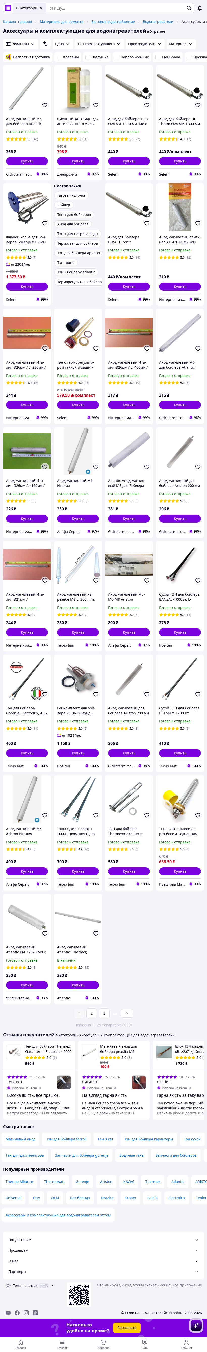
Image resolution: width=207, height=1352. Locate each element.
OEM (55, 1197)
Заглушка (100, 57)
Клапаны (71, 57)
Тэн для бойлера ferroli (66, 1139)
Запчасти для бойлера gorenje (81, 1155)
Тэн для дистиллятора (25, 1155)
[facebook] (17, 1313)
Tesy (36, 1197)
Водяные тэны (131, 1155)
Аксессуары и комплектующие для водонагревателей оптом (58, 1215)
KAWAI (128, 1181)
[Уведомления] (199, 8)
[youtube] (8, 1313)
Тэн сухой (192, 1139)
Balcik (152, 1197)
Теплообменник (135, 57)
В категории (26, 8)
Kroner (130, 1197)
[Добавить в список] (45, 105)
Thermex (152, 1181)
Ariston (106, 1181)
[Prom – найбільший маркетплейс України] (8, 8)
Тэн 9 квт (105, 1139)
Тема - (25, 1285)
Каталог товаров (17, 21)
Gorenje (82, 1181)
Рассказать (126, 1327)
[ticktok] (35, 1313)
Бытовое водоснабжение (113, 21)
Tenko (201, 1197)
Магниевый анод (20, 1139)
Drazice (107, 1197)
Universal (13, 1197)
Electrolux (176, 1197)
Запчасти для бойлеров (176, 1155)
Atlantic (177, 1181)
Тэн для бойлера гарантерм (148, 1139)
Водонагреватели (158, 21)
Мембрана (171, 57)
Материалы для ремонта (61, 21)
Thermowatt (54, 1181)
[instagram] (26, 1313)
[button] (27, 161)
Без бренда (80, 1197)
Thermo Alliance (19, 1181)
